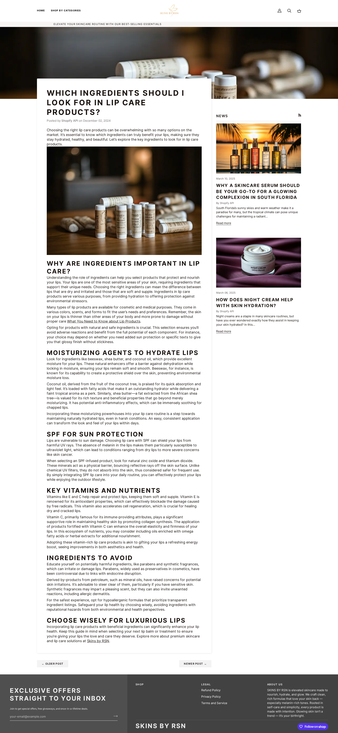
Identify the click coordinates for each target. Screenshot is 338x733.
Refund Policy (210, 690)
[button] (66, 10)
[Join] (114, 716)
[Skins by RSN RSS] (299, 115)
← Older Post (53, 663)
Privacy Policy (211, 696)
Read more (223, 223)
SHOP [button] (140, 684)
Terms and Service (214, 703)
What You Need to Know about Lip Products (103, 321)
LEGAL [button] (206, 684)
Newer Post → (195, 663)
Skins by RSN (98, 641)
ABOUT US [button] (274, 684)
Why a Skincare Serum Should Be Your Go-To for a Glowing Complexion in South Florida (258, 191)
